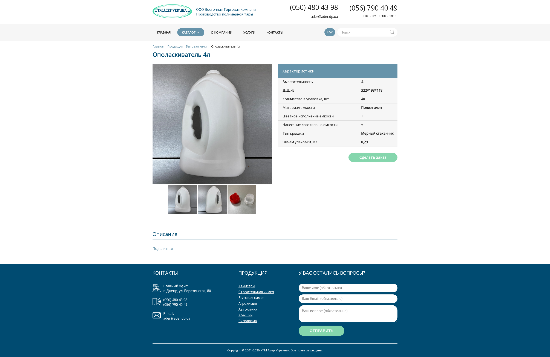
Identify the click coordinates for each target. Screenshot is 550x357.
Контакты (274, 32)
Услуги (249, 32)
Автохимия (247, 309)
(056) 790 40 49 (373, 8)
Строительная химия (256, 291)
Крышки (245, 315)
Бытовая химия (251, 297)
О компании (221, 32)
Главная (164, 32)
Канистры (246, 286)
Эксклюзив (247, 321)
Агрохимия (247, 303)
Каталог (189, 32)
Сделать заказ (373, 157)
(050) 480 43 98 (314, 7)
